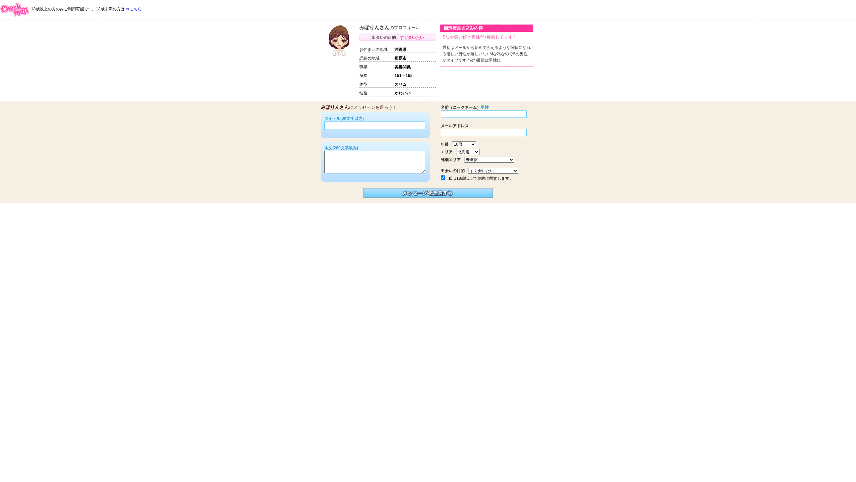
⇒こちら (134, 9)
